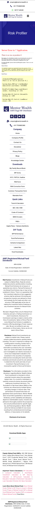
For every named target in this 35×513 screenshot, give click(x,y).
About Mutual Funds (10, 494)
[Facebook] (11, 116)
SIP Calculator (27, 471)
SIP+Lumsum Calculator (21, 477)
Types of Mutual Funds (15, 490)
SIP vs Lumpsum (27, 492)
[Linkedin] (23, 116)
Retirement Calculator (24, 479)
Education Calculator (9, 479)
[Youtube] (19, 116)
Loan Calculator (8, 481)
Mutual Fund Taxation (14, 492)
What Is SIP (11, 488)
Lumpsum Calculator (12, 473)
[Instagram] (15, 116)
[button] (28, 16)
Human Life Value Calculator (23, 481)
